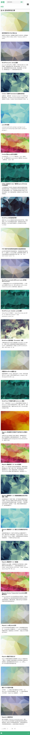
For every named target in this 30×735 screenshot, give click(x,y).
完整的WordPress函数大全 (9, 371)
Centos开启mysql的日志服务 (9, 154)
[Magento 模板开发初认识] (15, 645)
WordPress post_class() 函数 (10, 62)
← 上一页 (3, 728)
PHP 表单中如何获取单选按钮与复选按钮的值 (14, 249)
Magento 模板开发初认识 (8, 656)
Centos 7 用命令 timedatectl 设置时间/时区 (13, 93)
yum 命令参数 (5, 124)
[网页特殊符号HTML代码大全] (15, 21)
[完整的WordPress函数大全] (15, 360)
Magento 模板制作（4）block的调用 (11, 464)
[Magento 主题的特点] (15, 705)
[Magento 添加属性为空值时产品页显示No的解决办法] (15, 420)
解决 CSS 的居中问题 (7, 687)
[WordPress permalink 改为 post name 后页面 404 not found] (15, 268)
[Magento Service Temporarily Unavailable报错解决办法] (15, 581)
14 (12, 728)
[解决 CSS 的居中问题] (15, 676)
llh (3, 10)
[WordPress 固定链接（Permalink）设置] (15, 328)
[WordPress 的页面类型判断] (15, 206)
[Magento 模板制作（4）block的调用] (15, 453)
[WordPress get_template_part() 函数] (15, 299)
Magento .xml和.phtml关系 (9, 625)
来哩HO (3, 4)
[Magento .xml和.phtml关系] (15, 614)
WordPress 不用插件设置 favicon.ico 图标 (13, 401)
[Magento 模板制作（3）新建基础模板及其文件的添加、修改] (15, 484)
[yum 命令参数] (15, 113)
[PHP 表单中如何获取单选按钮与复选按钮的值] (15, 237)
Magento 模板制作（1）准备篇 (10, 562)
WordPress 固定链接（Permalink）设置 (12, 340)
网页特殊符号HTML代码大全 (9, 33)
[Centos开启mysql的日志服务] (15, 142)
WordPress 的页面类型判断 (9, 217)
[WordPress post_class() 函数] (15, 51)
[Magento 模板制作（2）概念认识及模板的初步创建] (15, 518)
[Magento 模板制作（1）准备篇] (15, 550)
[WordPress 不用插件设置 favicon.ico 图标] (15, 389)
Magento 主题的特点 (7, 717)
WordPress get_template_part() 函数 (12, 311)
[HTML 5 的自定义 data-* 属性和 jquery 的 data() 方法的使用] (15, 172)
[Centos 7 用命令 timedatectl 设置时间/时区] (15, 82)
